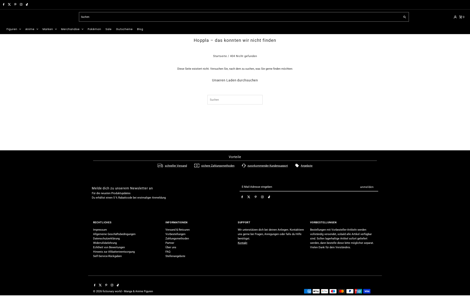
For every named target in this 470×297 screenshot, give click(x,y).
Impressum (100, 229)
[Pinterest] (14, 4)
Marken (48, 29)
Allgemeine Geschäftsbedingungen (114, 234)
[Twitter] (9, 4)
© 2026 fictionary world (107, 291)
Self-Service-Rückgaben (107, 256)
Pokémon (94, 29)
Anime (30, 29)
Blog (140, 29)
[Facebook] (3, 4)
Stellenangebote (175, 256)
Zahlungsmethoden (177, 238)
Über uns (170, 247)
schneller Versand (176, 165)
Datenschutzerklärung (106, 238)
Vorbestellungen (175, 234)
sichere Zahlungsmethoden (217, 165)
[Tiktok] (26, 4)
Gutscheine (124, 29)
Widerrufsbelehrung (105, 243)
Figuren (12, 29)
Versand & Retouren (177, 229)
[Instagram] (20, 4)
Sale (109, 29)
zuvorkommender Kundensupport (267, 165)
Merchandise (70, 29)
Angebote (306, 165)
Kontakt (242, 243)
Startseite (220, 56)
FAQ (167, 251)
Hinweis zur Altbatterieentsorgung (114, 251)
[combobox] (239, 16)
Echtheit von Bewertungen (109, 247)
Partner (169, 243)
